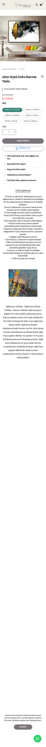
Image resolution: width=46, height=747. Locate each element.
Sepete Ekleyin (23, 140)
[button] (41, 5)
